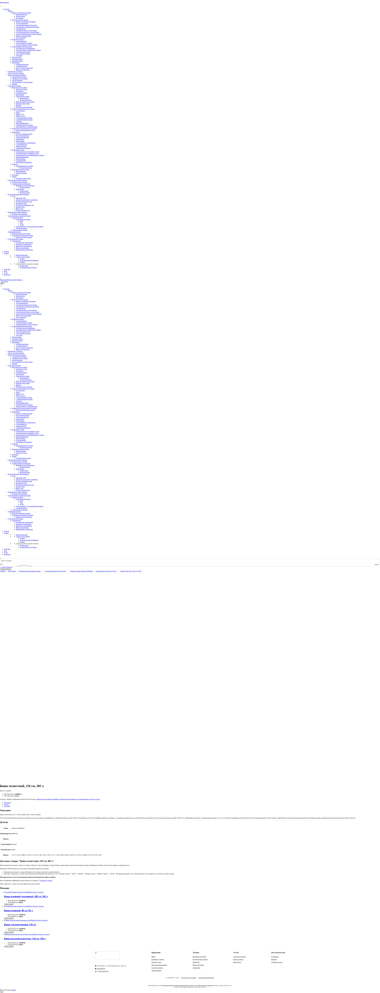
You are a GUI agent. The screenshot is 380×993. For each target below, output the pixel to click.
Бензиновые (20, 95)
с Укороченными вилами (24, 119)
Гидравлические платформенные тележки (30, 155)
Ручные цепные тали (23, 210)
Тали (13, 196)
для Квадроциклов (22, 64)
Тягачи (14, 176)
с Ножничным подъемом (24, 125)
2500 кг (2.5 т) (20, 116)
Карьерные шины (18, 39)
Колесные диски (156, 962)
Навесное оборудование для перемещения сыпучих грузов (80, 799)
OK (2, 992)
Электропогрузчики (22, 96)
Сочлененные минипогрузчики (22, 235)
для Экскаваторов (22, 23)
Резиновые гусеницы (15, 71)
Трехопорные (24, 98)
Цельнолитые (20, 16)
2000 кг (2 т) (20, 114)
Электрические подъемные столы (27, 153)
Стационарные (21, 160)
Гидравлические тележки (200, 959)
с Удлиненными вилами (24, 118)
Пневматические (21, 14)
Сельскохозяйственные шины (22, 46)
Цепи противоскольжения (17, 75)
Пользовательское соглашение (188, 977)
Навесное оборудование (24, 107)
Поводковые (20, 141)
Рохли (18, 112)
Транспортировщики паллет (25, 130)
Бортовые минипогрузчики (21, 233)
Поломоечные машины (20, 214)
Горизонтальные (21, 173)
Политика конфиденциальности (206, 977)
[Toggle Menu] (1, 6)
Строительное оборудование (17, 180)
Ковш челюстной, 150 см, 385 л (131, 571)
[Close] (1, 278)
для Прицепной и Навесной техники (28, 50)
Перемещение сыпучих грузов (106, 571)
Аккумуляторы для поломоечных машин (29, 226)
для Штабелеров (21, 228)
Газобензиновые (21, 93)
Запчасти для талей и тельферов (26, 200)
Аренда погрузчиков (239, 956)
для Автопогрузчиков (19, 77)
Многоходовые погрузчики (25, 102)
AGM (22, 225)
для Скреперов (21, 38)
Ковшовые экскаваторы (24, 246)
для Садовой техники (23, 54)
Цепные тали (20, 207)
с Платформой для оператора (25, 143)
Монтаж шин (237, 962)
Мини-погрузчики (198, 965)
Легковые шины (17, 59)
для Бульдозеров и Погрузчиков (26, 45)
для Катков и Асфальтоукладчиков (27, 27)
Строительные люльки (19, 182)
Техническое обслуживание (29, 260)
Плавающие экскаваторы (24, 250)
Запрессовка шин (22, 255)
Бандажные (20, 18)
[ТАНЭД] (4, 281)
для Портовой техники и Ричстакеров (28, 34)
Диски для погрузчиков (16, 73)
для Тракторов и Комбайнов (25, 48)
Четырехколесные (26, 168)
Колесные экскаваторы (23, 244)
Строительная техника (15, 239)
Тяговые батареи (17, 217)
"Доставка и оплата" (46, 880)
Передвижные (20, 159)
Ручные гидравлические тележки (23, 109)
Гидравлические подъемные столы (27, 152)
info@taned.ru (101, 968)
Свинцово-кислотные (23, 219)
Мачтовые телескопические (25, 185)
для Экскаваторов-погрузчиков (26, 25)
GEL (21, 223)
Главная (2, 571)
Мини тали (19, 209)
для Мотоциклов (21, 66)
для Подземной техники (24, 43)
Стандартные (20, 111)
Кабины (18, 105)
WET (21, 221)
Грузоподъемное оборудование (18, 194)
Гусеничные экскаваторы (24, 242)
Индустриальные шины (20, 20)
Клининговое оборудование (17, 212)
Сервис (6, 253)
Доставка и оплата (276, 962)
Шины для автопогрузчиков (21, 13)
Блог (5, 271)
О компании (275, 956)
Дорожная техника (14, 232)
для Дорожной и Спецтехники (22, 82)
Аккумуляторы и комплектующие (19, 216)
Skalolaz (14, 84)
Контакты (7, 274)
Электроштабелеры (22, 137)
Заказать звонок (5, 569)
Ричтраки (15, 175)
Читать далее (9, 904)
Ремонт (22, 262)
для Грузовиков (17, 80)
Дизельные (19, 91)
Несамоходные (25, 187)
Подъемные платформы (24, 162)
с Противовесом (21, 144)
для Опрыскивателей (23, 52)
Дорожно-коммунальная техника (30, 571)
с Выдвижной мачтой (23, 148)
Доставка (7, 269)
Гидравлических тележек (28, 267)
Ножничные (20, 189)
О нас (6, 273)
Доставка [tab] (7, 806)
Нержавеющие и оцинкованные (26, 127)
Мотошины (16, 62)
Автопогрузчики (21, 89)
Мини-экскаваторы (22, 248)
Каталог (6, 9)
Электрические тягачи (23, 178)
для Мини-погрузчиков (20, 78)
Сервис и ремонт (238, 959)
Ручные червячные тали (24, 201)
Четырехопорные (25, 100)
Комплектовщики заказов (20, 169)
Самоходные (20, 139)
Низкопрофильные (22, 123)
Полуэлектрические (22, 135)
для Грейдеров (21, 29)
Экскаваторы (16, 241)
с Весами (19, 121)
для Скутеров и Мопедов (24, 68)
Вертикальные (21, 171)
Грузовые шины (17, 61)
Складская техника (14, 86)
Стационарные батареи (20, 230)
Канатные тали (21, 198)
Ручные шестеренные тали (25, 205)
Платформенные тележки (24, 166)
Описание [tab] (7, 802)
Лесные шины (16, 57)
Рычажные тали (21, 203)
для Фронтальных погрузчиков (26, 30)
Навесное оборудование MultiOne (81, 571)
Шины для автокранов (23, 36)
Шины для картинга (22, 70)
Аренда (6, 251)
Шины (10, 11)
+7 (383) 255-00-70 (6, 567)
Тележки (15, 164)
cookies (13, 990)
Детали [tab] (6, 804)
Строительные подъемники (21, 184)
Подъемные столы (18, 150)
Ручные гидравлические (24, 134)
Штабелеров (24, 266)
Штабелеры (16, 132)
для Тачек (19, 55)
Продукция (12, 571)
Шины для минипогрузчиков (26, 21)
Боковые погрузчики (23, 103)
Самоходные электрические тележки (24, 128)
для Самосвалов (21, 41)
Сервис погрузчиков (23, 257)
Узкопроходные (21, 146)
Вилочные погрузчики (19, 87)
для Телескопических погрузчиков (27, 32)
